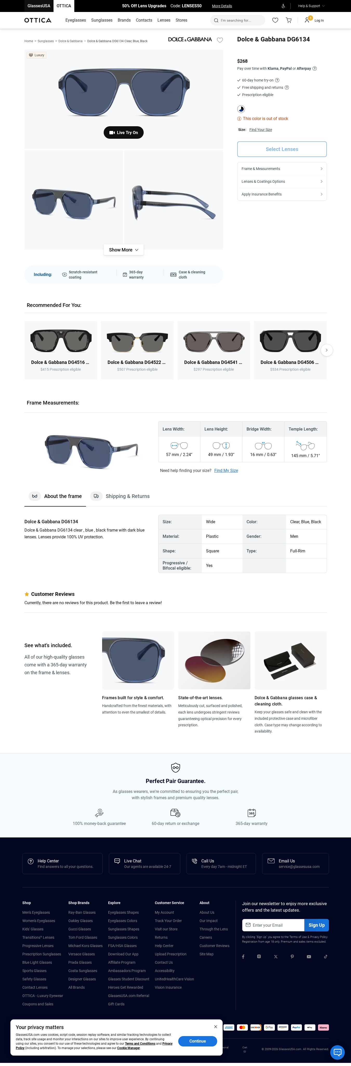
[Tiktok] (325, 957)
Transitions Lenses (38, 937)
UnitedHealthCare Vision (174, 979)
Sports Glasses (34, 971)
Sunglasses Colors (123, 937)
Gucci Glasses (79, 929)
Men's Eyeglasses (36, 912)
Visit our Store (166, 929)
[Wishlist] (275, 20)
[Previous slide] (24, 350)
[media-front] (123, 99)
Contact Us (164, 962)
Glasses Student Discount (128, 979)
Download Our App (123, 954)
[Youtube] (309, 957)
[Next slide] (327, 350)
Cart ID (244, 1049)
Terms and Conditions (140, 1043)
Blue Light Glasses (37, 962)
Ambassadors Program (127, 971)
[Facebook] (243, 957)
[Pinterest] (292, 957)
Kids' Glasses (32, 929)
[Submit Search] (216, 20)
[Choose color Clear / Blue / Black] (241, 109)
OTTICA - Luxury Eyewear (42, 996)
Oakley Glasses (80, 921)
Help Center (164, 946)
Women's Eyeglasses (38, 921)
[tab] (55, 498)
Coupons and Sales (37, 1004)
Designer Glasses (82, 979)
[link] (37, 20)
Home (28, 41)
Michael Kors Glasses (85, 946)
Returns (161, 937)
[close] (215, 1026)
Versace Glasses (81, 954)
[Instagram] (259, 957)
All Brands (76, 987)
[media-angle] (73, 200)
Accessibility (165, 971)
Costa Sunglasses (82, 971)
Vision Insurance (168, 987)
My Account (164, 912)
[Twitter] (276, 957)
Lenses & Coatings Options (263, 181)
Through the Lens (214, 929)
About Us (207, 912)
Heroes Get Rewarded (125, 987)
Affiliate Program (121, 962)
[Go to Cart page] (289, 20)
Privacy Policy (318, 937)
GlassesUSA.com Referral (128, 996)
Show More (121, 250)
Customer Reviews (214, 946)
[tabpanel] (175, 544)
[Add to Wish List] (220, 40)
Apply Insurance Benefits (262, 194)
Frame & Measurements (261, 169)
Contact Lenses (35, 987)
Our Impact (209, 921)
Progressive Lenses (38, 946)
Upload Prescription (171, 954)
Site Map (207, 954)
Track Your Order (168, 921)
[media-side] (173, 200)
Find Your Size (260, 130)
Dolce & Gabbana (70, 41)
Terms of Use (298, 937)
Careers (206, 937)
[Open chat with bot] (337, 1052)
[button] (228, 1027)
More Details (222, 6)
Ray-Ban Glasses (82, 912)
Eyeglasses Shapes (123, 912)
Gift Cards (116, 1004)
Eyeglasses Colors (122, 921)
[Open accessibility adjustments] (283, 6)
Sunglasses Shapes (123, 929)
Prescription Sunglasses (41, 954)
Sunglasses (46, 41)
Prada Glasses (80, 962)
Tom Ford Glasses (82, 937)
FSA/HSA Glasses (122, 946)
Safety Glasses (34, 979)
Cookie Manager (128, 1048)
